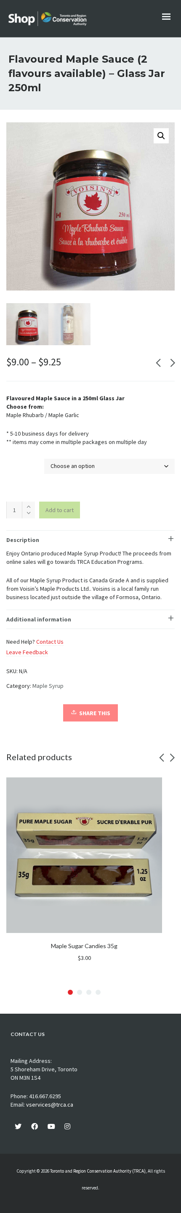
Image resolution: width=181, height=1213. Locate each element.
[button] (161, 135)
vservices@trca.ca (49, 1104)
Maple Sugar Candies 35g (84, 945)
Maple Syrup (48, 686)
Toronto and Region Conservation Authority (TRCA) (98, 1171)
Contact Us (50, 641)
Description (22, 540)
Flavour (17, 463)
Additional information (38, 619)
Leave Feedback (27, 652)
